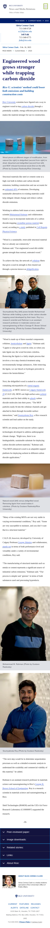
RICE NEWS (20, 21)
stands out (7, 546)
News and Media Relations (22, 9)
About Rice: (13, 863)
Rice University (16, 6)
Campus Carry (37, 922)
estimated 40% (11, 189)
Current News (34, 21)
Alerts (14, 908)
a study (22, 227)
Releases (36, 904)
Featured (24, 904)
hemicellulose (16, 343)
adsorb (33, 398)
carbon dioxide (28, 106)
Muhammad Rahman (18, 214)
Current (12, 904)
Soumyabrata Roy (25, 415)
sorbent (43, 394)
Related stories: (15, 847)
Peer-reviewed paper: (18, 832)
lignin (29, 343)
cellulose (36, 261)
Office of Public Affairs (16, 13)
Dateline (24, 908)
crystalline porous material (28, 223)
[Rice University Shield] (5, 9)
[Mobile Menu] (45, 6)
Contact (35, 908)
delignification (33, 269)
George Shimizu (25, 542)
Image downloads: (16, 839)
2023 (47, 21)
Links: (10, 855)
